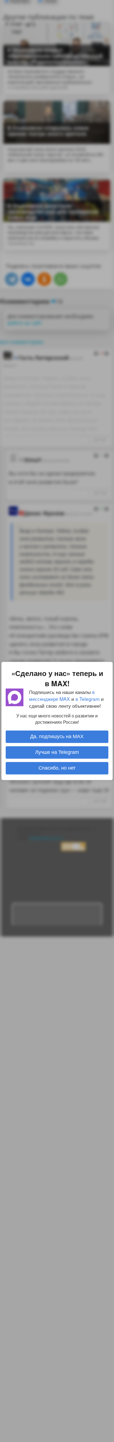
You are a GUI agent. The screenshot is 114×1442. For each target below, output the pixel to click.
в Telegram (88, 698)
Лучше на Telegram (57, 752)
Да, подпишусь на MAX (57, 737)
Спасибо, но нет (57, 768)
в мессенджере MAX (62, 695)
